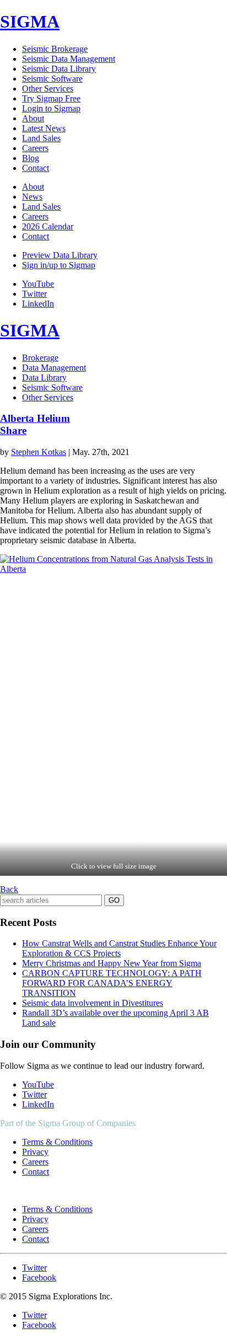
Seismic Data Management (68, 58)
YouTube (38, 283)
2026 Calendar (47, 226)
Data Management (54, 367)
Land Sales (41, 138)
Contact (35, 168)
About (33, 118)
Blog (30, 158)
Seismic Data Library (59, 68)
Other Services (47, 88)
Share (13, 430)
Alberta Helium (35, 418)
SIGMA (30, 21)
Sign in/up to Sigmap (58, 265)
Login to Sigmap (51, 108)
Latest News (44, 128)
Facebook (39, 1277)
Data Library (44, 377)
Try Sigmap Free (51, 98)
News (32, 196)
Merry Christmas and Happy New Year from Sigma (111, 963)
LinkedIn (38, 303)
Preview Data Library (60, 255)
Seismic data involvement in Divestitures (92, 1003)
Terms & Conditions (57, 1142)
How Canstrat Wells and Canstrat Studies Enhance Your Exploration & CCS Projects (119, 948)
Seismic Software (52, 78)
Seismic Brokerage (55, 48)
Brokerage (40, 357)
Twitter (34, 293)
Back (9, 889)
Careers (35, 148)
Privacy (35, 1151)
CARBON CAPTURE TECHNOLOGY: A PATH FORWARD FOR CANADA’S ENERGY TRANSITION (112, 983)
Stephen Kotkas (38, 452)
